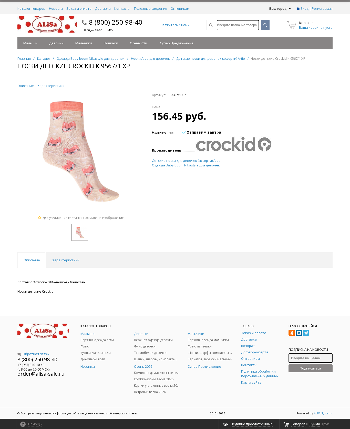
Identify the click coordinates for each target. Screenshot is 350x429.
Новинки (111, 43)
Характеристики (51, 85)
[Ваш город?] (289, 8)
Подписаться (310, 368)
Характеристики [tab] (65, 260)
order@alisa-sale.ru (41, 373)
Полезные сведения (150, 8)
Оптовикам (180, 8)
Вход (304, 8)
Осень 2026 (139, 43)
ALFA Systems (323, 413)
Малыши (30, 43)
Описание (25, 85)
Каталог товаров (31, 8)
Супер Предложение (176, 43)
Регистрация (322, 8)
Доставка (103, 8)
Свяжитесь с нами (175, 25)
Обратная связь (36, 354)
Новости (56, 8)
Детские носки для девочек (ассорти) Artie (186, 160)
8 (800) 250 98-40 (115, 22)
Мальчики (83, 43)
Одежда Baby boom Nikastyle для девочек (186, 165)
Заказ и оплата (78, 8)
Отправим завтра (203, 132)
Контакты (122, 8)
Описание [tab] (32, 260)
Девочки (56, 43)
